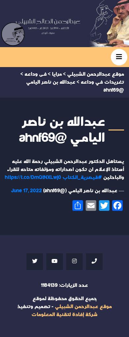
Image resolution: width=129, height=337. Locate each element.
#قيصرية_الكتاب (82, 177)
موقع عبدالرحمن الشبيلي (83, 306)
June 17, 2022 (26, 190)
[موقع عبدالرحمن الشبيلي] (64, 23)
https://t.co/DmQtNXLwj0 (33, 177)
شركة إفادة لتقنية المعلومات (64, 314)
